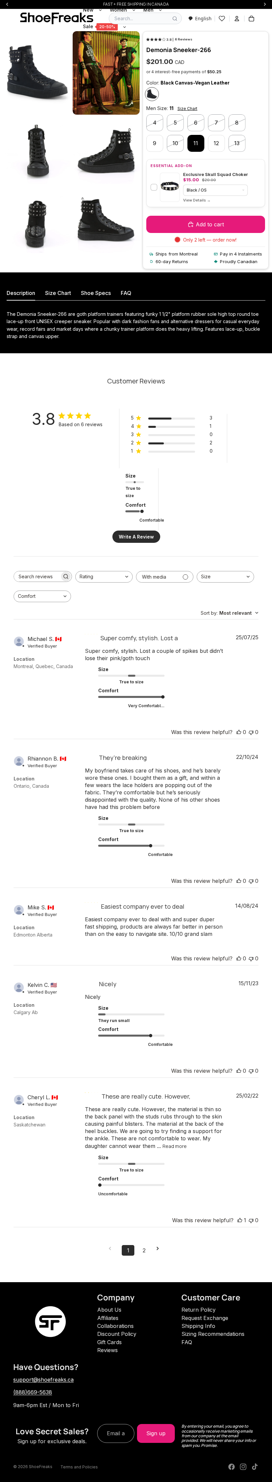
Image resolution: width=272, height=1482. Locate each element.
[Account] (237, 18)
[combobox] (200, 18)
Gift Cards (109, 1342)
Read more (175, 1146)
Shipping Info (198, 1326)
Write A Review (136, 537)
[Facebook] (232, 1467)
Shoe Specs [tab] (96, 293)
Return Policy (198, 1309)
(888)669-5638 (32, 1392)
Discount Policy (116, 1334)
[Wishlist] (222, 18)
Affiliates (107, 1318)
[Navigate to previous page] (112, 1248)
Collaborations (115, 1326)
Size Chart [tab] (58, 293)
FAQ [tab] (126, 293)
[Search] (175, 19)
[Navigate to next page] (160, 1248)
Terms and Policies (79, 1466)
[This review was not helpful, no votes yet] (251, 732)
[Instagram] (243, 1467)
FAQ (186, 1342)
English (203, 18)
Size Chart (187, 108)
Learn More (197, 200)
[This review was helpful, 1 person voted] (240, 1220)
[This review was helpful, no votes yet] (239, 732)
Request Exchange (204, 1318)
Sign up (156, 1433)
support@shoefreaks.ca (43, 1379)
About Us (109, 1309)
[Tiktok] (255, 1467)
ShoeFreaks (40, 1466)
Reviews (107, 1350)
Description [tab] (21, 293)
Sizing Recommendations (212, 1334)
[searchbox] (37, 576)
